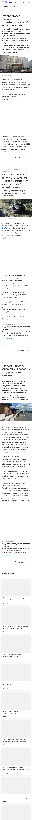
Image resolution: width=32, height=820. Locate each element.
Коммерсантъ (16, 10)
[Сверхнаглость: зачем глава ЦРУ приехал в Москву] (16, 592)
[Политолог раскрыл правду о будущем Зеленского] (16, 648)
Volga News (15, 363)
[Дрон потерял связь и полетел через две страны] (16, 677)
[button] (16, 64)
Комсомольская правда (19, 169)
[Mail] (6, 2)
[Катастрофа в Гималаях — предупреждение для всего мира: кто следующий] (16, 705)
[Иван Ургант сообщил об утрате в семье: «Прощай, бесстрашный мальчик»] (16, 733)
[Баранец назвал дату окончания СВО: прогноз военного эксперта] (16, 620)
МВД (3, 228)
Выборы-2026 (7, 6)
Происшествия (5, 13)
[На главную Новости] (11, 2)
